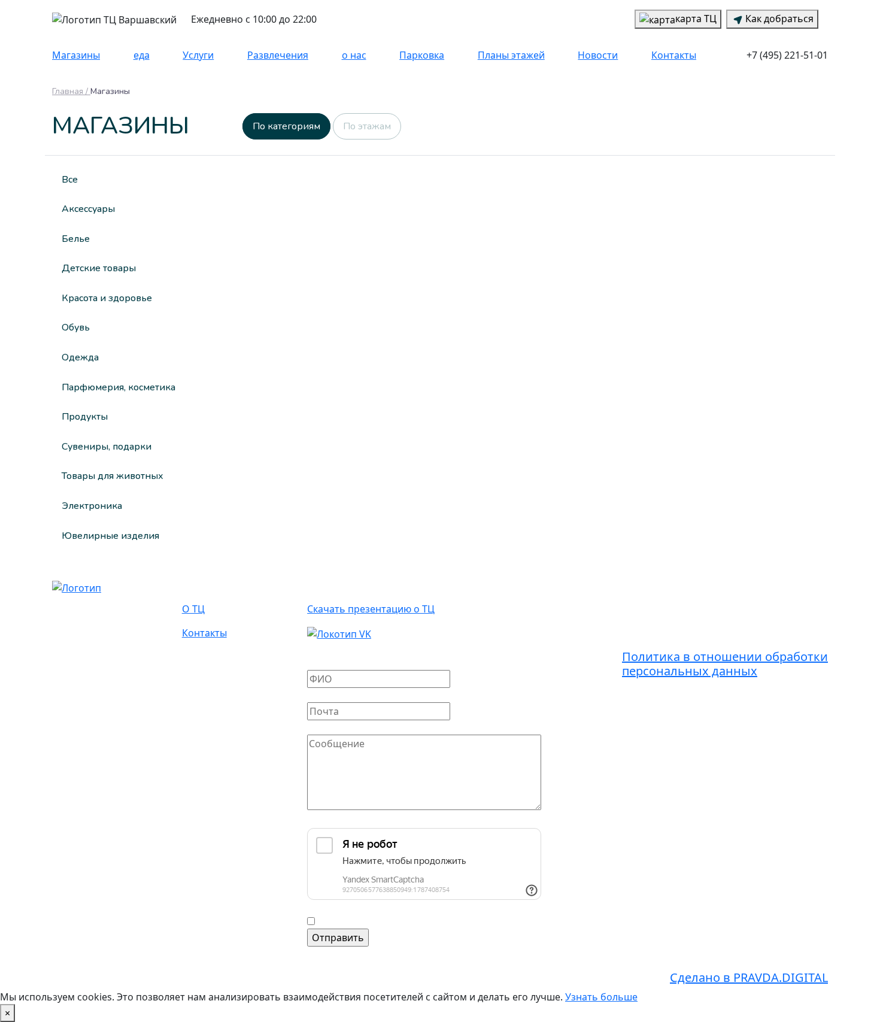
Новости (598, 55)
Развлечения (277, 55)
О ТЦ (193, 608)
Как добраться (779, 18)
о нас (354, 55)
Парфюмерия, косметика (118, 387)
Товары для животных (112, 476)
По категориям (286, 126)
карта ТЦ (696, 18)
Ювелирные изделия (110, 535)
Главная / (71, 91)
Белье (76, 238)
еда (141, 55)
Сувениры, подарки (106, 446)
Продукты (85, 416)
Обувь (76, 327)
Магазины (76, 55)
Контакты (673, 55)
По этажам (367, 126)
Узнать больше (601, 996)
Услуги (198, 55)
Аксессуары (88, 209)
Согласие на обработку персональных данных (426, 921)
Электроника (92, 505)
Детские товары (99, 268)
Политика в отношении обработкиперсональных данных (725, 663)
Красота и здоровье (107, 298)
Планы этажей (511, 55)
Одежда (80, 357)
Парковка (421, 55)
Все (70, 179)
